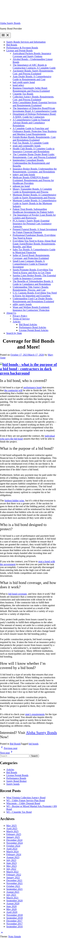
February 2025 (13, 834)
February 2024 (13, 854)
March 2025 (12, 831)
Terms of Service (21, 318)
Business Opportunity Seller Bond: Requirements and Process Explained (31, 89)
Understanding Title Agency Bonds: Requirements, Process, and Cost (31, 288)
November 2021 (14, 883)
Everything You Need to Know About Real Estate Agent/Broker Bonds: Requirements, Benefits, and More (34, 244)
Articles (16, 321)
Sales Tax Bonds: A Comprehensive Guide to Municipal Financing (34, 251)
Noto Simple (14, 936)
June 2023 (11, 863)
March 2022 (12, 871)
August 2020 (12, 903)
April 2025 (11, 828)
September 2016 (14, 926)
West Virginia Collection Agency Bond (25, 797)
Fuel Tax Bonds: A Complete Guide (31, 142)
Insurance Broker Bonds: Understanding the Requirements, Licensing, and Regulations (35, 170)
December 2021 (14, 880)
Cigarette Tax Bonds (23, 93)
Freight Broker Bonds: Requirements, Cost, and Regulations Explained (34, 138)
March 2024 (12, 851)
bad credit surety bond (24, 82)
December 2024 (14, 840)
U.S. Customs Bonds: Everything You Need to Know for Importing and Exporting (35, 294)
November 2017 (14, 923)
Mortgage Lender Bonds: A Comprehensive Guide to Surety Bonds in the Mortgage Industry (34, 203)
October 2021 (13, 886)
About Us (11, 313)
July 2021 (11, 894)
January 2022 (13, 877)
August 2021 (12, 892)
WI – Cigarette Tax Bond (19, 812)
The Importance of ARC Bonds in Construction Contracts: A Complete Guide (34, 66)
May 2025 (11, 825)
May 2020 (11, 909)
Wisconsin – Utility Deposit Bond (23, 803)
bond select (18, 85)
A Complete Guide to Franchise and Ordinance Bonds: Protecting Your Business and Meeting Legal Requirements (35, 131)
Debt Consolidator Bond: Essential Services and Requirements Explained (34, 104)
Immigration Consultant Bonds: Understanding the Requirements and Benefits (31, 163)
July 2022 (11, 869)
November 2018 (14, 915)
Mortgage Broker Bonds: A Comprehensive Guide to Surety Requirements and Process (34, 196)
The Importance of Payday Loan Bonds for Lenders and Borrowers (34, 216)
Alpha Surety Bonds (10, 23)
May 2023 (11, 866)
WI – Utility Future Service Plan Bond (25, 800)
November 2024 (14, 843)
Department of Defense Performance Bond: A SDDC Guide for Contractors (34, 115)
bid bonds (33, 743)
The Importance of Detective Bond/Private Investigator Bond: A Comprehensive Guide (35, 109)
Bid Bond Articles (28, 324)
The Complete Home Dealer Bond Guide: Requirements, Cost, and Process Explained (34, 156)
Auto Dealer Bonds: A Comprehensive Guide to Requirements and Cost (32, 78)
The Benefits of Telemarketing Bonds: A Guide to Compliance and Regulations (33, 282)
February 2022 (13, 874)
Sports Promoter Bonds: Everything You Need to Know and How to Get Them (33, 271)
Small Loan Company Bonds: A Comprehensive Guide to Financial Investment (30, 264)
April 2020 (11, 912)
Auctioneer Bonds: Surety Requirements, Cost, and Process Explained (33, 72)
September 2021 (14, 889)
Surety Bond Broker (16, 781)
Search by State (14, 333)
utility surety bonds (22, 304)
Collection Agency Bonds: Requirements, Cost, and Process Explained (33, 98)
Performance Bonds (16, 778)
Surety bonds (12, 784)
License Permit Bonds (17, 775)
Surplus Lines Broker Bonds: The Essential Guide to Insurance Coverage (34, 277)
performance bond (32, 387)
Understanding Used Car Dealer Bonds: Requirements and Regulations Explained (33, 300)
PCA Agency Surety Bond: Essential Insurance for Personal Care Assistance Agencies (32, 223)
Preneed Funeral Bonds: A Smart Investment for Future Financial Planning (35, 231)
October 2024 (13, 845)
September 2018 (14, 918)
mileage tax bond (21, 186)
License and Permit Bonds (19, 50)
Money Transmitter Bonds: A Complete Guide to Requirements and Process (32, 190)
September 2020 (14, 900)
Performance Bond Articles (32, 327)
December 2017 (14, 920)
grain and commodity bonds (27, 145)
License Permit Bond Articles (33, 330)
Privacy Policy (20, 315)
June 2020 (11, 906)
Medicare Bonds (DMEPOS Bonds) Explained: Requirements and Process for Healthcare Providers (33, 180)
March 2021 (12, 897)
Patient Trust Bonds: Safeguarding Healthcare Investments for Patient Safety (33, 210)
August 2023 (12, 857)
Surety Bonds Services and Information (26, 42)
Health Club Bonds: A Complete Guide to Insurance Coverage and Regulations (33, 150)
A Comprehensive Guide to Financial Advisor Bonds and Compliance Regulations (31, 122)
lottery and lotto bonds (24, 174)
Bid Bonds (11, 44)
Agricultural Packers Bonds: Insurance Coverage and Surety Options (32, 55)
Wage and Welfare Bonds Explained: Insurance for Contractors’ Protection (31, 308)
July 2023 (11, 860)
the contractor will (13, 390)
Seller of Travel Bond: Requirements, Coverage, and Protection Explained (31, 257)
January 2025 (13, 837)
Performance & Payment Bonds (22, 47)
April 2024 (11, 848)
